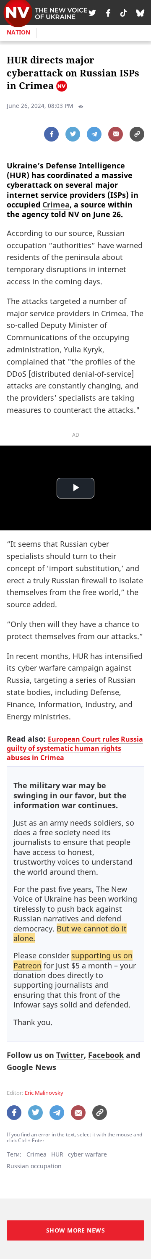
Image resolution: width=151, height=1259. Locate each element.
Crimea (56, 204)
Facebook (106, 1055)
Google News (31, 1067)
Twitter (70, 1055)
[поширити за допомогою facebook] (51, 134)
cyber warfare (87, 1154)
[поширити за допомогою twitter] (72, 134)
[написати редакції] (115, 134)
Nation (18, 32)
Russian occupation (34, 1166)
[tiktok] (123, 12)
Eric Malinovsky (44, 1092)
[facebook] (108, 12)
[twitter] (92, 12)
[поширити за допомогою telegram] (94, 134)
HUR (57, 1154)
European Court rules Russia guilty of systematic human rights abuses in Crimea (75, 748)
